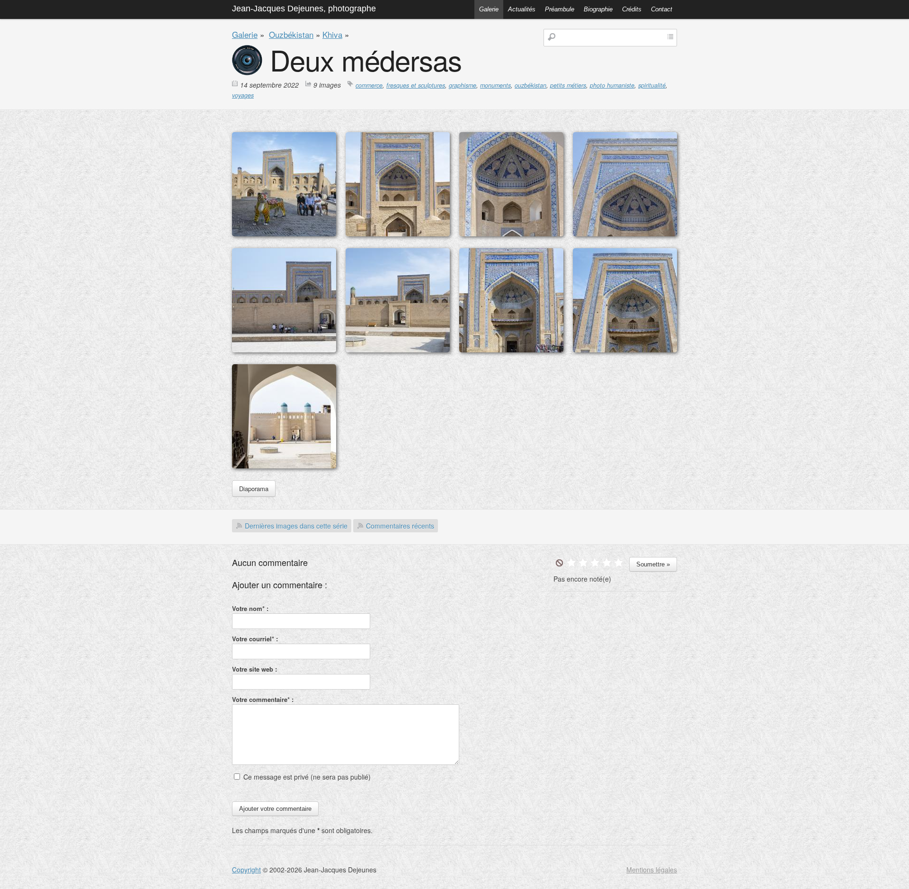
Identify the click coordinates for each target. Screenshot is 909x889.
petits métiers (568, 85)
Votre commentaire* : (263, 699)
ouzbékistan (530, 85)
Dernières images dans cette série (296, 525)
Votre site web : (254, 669)
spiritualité (652, 85)
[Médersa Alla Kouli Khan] (284, 233)
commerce (369, 85)
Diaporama (253, 488)
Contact (661, 9)
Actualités (521, 9)
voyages (243, 95)
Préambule (559, 9)
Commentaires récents (400, 525)
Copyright (246, 869)
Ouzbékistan (291, 34)
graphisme (462, 85)
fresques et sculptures (415, 85)
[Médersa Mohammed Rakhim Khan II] (284, 349)
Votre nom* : (250, 608)
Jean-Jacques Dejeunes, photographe (304, 8)
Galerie (489, 9)
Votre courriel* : (255, 638)
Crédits (632, 9)
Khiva (332, 34)
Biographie (598, 9)
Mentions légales (651, 869)
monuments (495, 85)
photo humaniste (612, 85)
